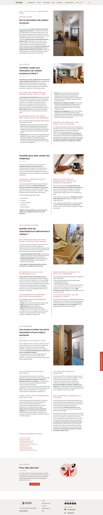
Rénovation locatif (24, 445)
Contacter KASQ (35, 484)
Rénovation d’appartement (27, 441)
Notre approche (46, 2)
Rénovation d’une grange (26, 448)
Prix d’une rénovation (25, 438)
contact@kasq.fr (71, 509)
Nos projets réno (31, 2)
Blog (53, 2)
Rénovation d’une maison (26, 442)
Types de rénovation (25, 439)
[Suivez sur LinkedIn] (70, 503)
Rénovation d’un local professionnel (29, 444)
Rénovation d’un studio (26, 447)
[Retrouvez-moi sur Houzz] (73, 503)
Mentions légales (23, 510)
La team (39, 2)
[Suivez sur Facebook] (66, 503)
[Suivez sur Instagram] (68, 503)
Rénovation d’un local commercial (28, 450)
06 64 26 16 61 (79, 2)
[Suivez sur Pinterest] (75, 503)
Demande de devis (69, 2)
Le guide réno (60, 2)
